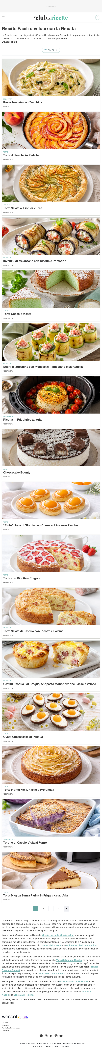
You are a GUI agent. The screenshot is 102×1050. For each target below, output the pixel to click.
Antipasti (7, 258)
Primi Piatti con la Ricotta (52, 973)
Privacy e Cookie (52, 1046)
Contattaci (5, 1031)
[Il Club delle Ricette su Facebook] (41, 1036)
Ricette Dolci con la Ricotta (73, 981)
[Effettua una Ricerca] (97, 17)
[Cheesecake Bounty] (51, 447)
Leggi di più (10, 42)
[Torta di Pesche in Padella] (51, 130)
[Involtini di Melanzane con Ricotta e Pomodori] (51, 236)
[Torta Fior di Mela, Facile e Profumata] (51, 765)
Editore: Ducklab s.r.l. (44, 1043)
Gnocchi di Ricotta (51, 945)
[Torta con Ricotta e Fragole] (51, 553)
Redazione (5, 1025)
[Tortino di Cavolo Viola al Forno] (51, 818)
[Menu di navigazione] (3, 17)
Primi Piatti (7, 99)
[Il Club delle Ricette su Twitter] (51, 1036)
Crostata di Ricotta (23, 995)
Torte (5, 152)
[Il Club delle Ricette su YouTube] (61, 1036)
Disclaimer (65, 1046)
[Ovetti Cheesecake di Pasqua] (51, 712)
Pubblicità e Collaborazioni (11, 1028)
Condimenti (8, 416)
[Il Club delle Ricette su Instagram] (46, 1036)
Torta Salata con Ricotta (69, 960)
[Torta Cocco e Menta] (51, 289)
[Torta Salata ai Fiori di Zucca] (51, 183)
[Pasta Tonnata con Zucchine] (51, 77)
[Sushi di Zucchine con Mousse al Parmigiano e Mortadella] (51, 342)
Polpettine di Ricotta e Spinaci (82, 945)
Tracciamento (37, 1046)
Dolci (5, 469)
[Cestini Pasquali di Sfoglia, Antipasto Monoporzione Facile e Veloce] (51, 659)
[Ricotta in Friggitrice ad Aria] (51, 395)
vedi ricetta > (8, 107)
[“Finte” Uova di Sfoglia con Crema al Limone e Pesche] (51, 500)
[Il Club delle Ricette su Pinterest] (56, 1036)
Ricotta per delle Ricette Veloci (58, 935)
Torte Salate (8, 205)
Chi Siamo (5, 1022)
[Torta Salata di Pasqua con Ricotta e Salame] (51, 606)
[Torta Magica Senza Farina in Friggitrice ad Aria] (51, 870)
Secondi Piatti (9, 839)
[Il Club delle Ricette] (51, 17)
